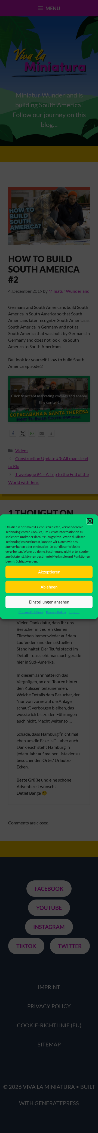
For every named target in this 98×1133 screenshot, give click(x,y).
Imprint (74, 612)
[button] (90, 521)
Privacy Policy (56, 612)
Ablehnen (49, 586)
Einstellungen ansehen (49, 601)
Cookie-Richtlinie (31, 612)
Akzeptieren (49, 571)
